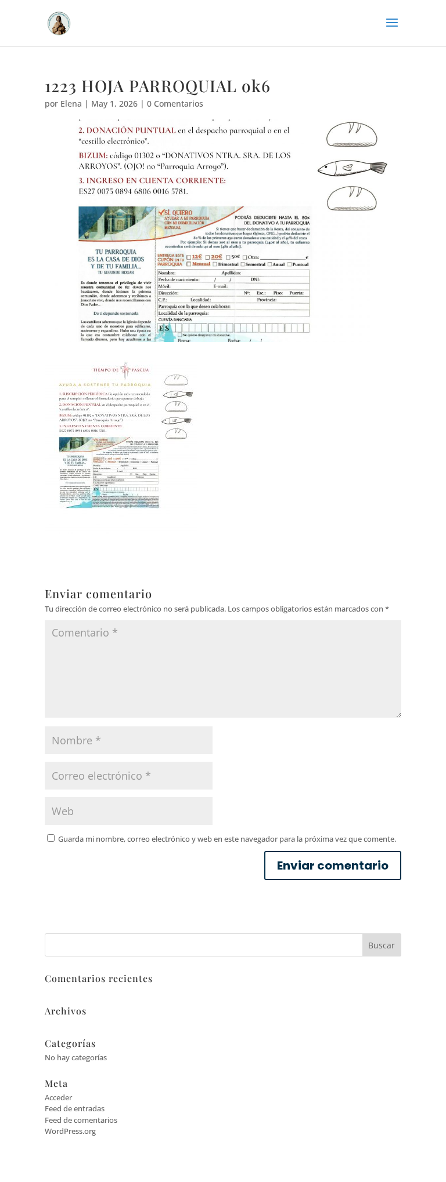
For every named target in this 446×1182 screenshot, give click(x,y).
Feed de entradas (75, 1108)
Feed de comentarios (81, 1120)
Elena (71, 103)
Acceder (58, 1097)
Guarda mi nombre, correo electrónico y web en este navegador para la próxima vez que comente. (227, 839)
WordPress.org (70, 1131)
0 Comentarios (175, 103)
